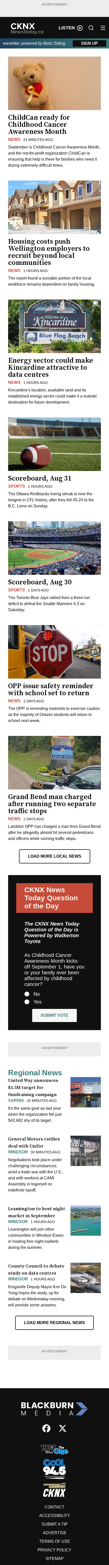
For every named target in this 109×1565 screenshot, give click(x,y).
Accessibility (54, 1515)
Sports (16, 486)
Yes (37, 1002)
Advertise (54, 1533)
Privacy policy (54, 1550)
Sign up (89, 43)
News (14, 139)
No (36, 994)
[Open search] (91, 27)
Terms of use (54, 1541)
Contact (54, 1507)
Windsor (18, 1152)
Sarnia (16, 1100)
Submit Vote (54, 1015)
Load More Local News (54, 856)
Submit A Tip (55, 1524)
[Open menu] (103, 27)
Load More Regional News (54, 1323)
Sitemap (55, 1558)
